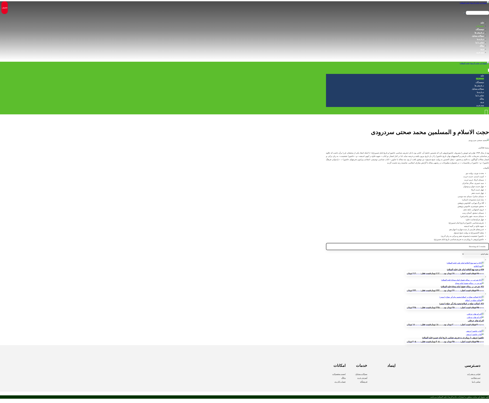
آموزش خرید (362, 378)
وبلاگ (343, 378)
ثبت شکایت (475, 378)
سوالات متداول (361, 374)
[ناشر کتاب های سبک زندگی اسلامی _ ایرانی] (474, 3)
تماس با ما (476, 382)
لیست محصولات (339, 374)
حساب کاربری (340, 382)
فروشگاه (363, 382)
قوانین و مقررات (473, 374)
